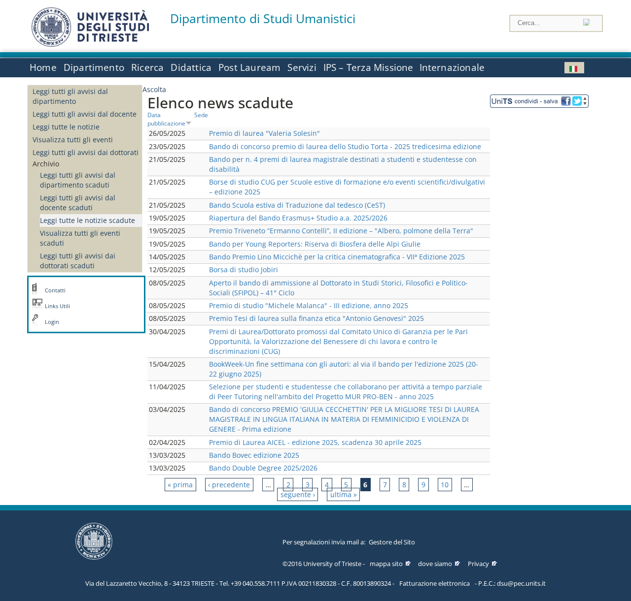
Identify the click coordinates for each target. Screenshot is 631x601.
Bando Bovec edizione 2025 (254, 455)
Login (52, 321)
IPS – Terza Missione (368, 67)
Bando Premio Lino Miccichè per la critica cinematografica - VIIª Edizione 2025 (337, 256)
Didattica (191, 67)
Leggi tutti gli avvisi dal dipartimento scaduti (77, 180)
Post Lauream (249, 67)
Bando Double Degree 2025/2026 (263, 468)
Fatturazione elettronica (434, 583)
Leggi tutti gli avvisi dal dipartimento (70, 96)
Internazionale (452, 67)
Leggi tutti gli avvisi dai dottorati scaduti (77, 260)
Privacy (478, 563)
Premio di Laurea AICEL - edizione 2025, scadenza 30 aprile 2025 (315, 442)
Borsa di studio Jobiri (243, 269)
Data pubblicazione (166, 119)
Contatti (55, 290)
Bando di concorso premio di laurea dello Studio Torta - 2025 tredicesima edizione (345, 146)
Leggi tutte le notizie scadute (87, 220)
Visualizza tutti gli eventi (73, 139)
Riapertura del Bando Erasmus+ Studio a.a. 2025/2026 (298, 217)
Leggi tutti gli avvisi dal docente (85, 114)
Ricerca (147, 67)
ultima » (343, 494)
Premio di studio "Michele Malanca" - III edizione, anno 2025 (308, 305)
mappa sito (386, 563)
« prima (180, 484)
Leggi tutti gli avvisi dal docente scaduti (77, 202)
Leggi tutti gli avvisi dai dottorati (86, 152)
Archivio (46, 163)
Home (43, 67)
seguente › (297, 494)
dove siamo (435, 563)
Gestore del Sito (392, 542)
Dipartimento (94, 67)
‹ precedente (229, 484)
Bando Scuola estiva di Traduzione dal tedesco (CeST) (297, 205)
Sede (201, 115)
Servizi (301, 67)
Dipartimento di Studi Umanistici (262, 18)
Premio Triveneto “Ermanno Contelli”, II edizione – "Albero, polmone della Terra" (341, 230)
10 (445, 484)
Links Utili (57, 306)
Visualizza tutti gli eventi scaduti (80, 238)
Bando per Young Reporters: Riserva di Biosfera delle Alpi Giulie (315, 244)
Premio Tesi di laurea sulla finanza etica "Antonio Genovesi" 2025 (316, 318)
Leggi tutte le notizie (66, 126)
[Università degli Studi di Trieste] (90, 44)
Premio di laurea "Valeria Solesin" (264, 133)
